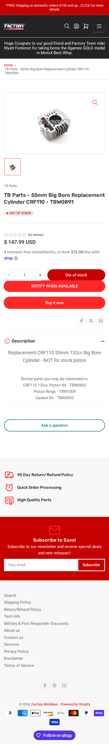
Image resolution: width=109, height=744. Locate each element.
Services (11, 644)
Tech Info (12, 616)
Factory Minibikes (44, 704)
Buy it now (55, 302)
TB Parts (10, 186)
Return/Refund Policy (22, 609)
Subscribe (91, 564)
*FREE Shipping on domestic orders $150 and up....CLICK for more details (54, 7)
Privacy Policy (16, 651)
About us (12, 630)
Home (8, 65)
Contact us (13, 637)
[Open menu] (99, 26)
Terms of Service (19, 665)
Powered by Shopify (75, 704)
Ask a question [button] (54, 425)
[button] (15, 235)
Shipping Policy (17, 602)
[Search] (67, 26)
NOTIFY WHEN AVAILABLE (54, 286)
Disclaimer (13, 658)
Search (10, 595)
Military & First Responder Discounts (36, 623)
